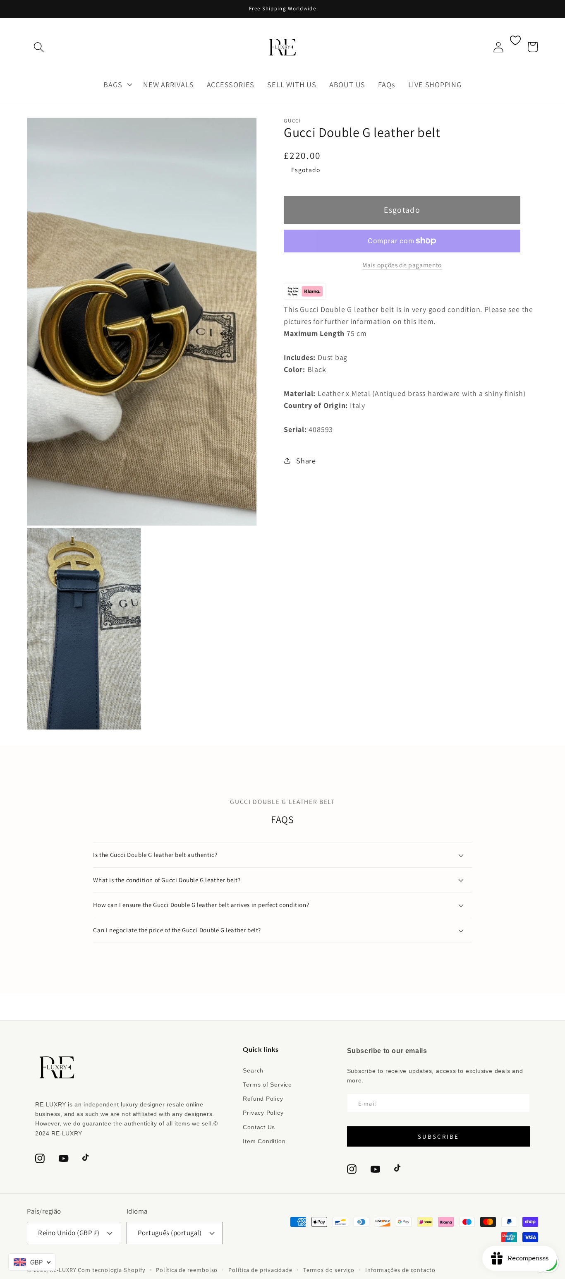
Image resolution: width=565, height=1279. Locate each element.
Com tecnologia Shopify (111, 1270)
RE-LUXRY (63, 1270)
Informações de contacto (400, 1270)
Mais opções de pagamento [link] (402, 265)
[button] (38, 47)
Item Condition (264, 1141)
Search (253, 1070)
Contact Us (259, 1127)
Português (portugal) (169, 1232)
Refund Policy (263, 1098)
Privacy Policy (263, 1112)
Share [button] (306, 461)
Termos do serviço (328, 1270)
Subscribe (438, 1136)
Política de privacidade (260, 1270)
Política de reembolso (187, 1270)
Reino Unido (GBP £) (69, 1232)
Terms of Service (267, 1084)
